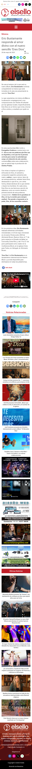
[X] (10, 57)
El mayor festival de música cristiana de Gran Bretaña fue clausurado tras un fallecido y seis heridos (16, 645)
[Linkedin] (14, 57)
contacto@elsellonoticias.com (12, 745)
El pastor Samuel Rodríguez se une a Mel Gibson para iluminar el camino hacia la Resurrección (16, 621)
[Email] (24, 57)
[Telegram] (21, 57)
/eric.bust (8, 268)
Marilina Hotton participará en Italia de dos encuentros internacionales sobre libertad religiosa (16, 695)
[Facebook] (7, 57)
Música (5, 34)
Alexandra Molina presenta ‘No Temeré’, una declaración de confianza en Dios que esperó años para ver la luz (16, 596)
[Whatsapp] (17, 57)
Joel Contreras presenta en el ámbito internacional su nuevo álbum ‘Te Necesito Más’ (16, 429)
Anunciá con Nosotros (16, 766)
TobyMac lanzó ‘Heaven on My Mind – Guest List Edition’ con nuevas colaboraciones (16, 453)
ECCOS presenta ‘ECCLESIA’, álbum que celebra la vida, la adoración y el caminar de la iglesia (16, 404)
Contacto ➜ (20, 747)
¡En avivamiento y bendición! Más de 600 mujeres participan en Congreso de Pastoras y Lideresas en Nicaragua (16, 670)
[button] (16, 27)
